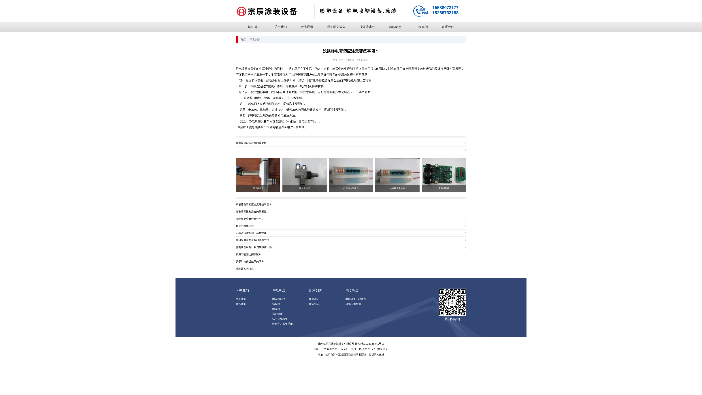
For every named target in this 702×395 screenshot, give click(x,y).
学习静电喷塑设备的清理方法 (252, 240)
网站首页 (254, 27)
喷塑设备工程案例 (356, 299)
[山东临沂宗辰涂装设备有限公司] (267, 10)
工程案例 (421, 27)
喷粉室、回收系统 (282, 323)
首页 (243, 39)
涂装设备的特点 (245, 268)
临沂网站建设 (376, 354)
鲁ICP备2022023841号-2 (369, 343)
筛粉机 (276, 303)
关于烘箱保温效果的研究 (250, 261)
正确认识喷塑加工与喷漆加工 (252, 233)
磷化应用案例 (353, 303)
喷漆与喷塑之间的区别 (248, 254)
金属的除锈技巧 (245, 225)
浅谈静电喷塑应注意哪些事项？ (351, 51)
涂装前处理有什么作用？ (250, 218)
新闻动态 (395, 27)
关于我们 (280, 27)
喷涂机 (276, 308)
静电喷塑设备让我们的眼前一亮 (254, 247)
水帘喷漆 (277, 313)
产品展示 (307, 27)
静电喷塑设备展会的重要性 (251, 142)
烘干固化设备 (336, 27)
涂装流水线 (367, 27)
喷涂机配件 (278, 299)
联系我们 (448, 27)
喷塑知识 (255, 39)
